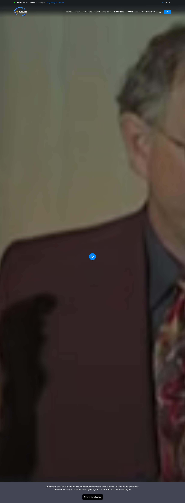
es (170, 3)
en (166, 3)
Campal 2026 (132, 12)
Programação (52, 3)
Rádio (97, 12)
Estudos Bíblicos (149, 12)
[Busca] (160, 12)
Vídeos (69, 12)
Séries (77, 12)
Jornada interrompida (37, 3)
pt (163, 3)
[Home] (53, 12)
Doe (168, 12)
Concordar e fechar (92, 497)
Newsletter (118, 12)
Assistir (61, 3)
